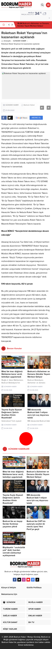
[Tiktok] (37, 580)
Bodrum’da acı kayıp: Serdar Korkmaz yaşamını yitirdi (13, 524)
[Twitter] (19, 580)
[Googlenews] (33, 580)
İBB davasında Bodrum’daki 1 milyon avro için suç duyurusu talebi (38, 413)
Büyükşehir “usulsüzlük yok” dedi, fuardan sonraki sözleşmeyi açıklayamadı (14, 551)
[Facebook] (15, 580)
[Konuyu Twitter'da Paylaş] (10, 118)
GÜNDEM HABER (19, 41)
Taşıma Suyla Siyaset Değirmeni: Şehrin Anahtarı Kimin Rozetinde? (11, 413)
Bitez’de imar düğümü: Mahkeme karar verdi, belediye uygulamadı (12, 374)
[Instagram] (24, 580)
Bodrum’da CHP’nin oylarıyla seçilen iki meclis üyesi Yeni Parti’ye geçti (36, 525)
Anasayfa (7, 41)
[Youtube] (28, 580)
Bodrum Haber (29, 105)
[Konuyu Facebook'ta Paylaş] (4, 118)
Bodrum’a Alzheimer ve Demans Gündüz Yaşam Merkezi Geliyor (33, 24)
